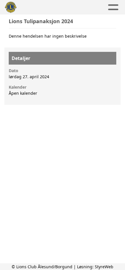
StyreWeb (104, 266)
